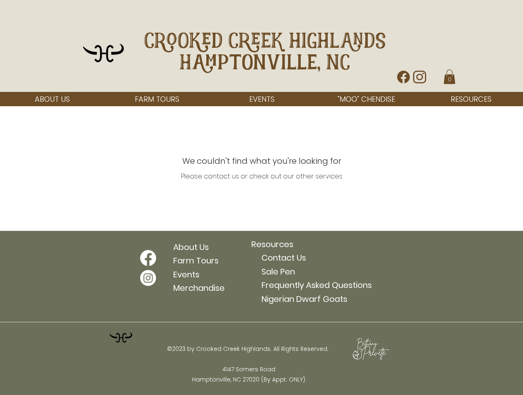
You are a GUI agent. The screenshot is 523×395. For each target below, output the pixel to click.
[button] (449, 76)
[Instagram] (148, 278)
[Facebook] (148, 258)
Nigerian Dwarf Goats (299, 299)
